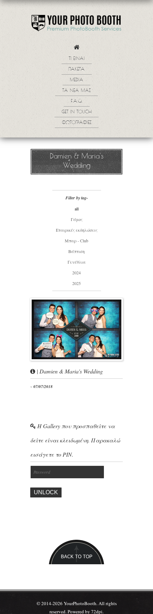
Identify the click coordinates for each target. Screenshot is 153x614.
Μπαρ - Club (76, 240)
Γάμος (77, 219)
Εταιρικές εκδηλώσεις (76, 230)
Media (76, 80)
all (77, 208)
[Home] (76, 49)
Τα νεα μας (76, 91)
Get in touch (76, 112)
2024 (76, 272)
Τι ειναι (77, 59)
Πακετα (77, 69)
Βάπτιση (76, 251)
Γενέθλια (77, 262)
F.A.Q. (77, 101)
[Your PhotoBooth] (76, 24)
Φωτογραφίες (76, 123)
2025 (76, 283)
